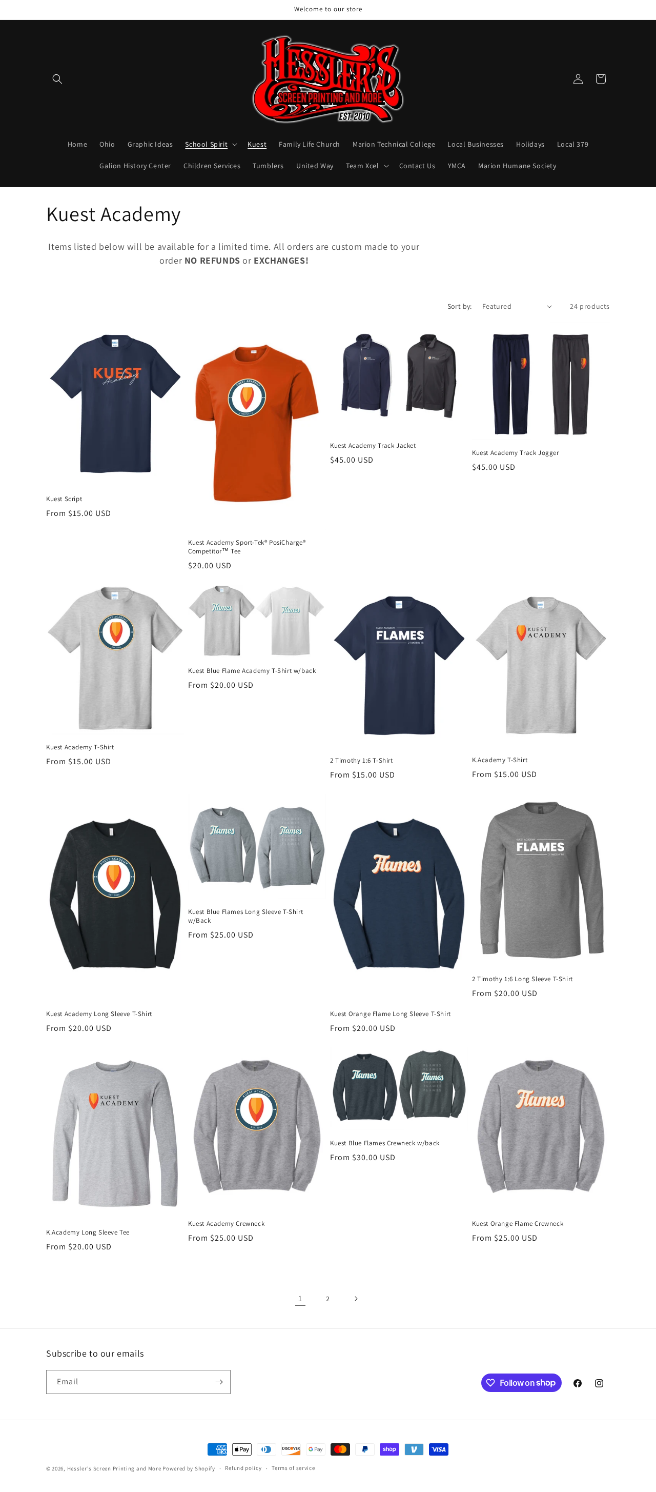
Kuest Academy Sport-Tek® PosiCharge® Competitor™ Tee (247, 547)
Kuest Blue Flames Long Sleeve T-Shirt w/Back (245, 916)
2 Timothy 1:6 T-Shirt (361, 761)
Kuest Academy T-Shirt (80, 747)
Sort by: (459, 306)
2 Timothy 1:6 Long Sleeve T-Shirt (522, 979)
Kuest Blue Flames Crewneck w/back (385, 1143)
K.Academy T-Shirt (499, 760)
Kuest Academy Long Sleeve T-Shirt (99, 1014)
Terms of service (293, 1467)
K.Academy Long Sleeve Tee (88, 1232)
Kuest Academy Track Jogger (515, 453)
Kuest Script (64, 499)
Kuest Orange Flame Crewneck (517, 1224)
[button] (57, 79)
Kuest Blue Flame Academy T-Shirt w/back (252, 671)
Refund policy (243, 1467)
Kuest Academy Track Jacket (373, 446)
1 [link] (300, 1298)
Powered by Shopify (188, 1468)
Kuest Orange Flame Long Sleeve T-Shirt (390, 1014)
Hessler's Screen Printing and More (114, 1468)
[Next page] (355, 1298)
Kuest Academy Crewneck (226, 1224)
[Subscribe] (219, 1382)
